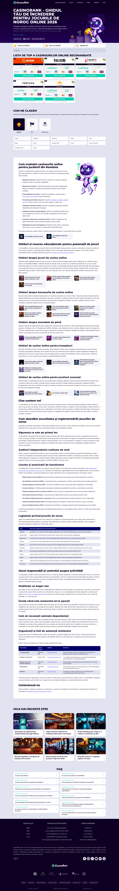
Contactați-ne (88, 831)
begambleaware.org (52, 666)
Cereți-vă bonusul (28, 75)
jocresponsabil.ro (52, 652)
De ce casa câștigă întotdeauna (56, 828)
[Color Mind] (52, 873)
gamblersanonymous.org (54, 657)
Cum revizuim (88, 834)
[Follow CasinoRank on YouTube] (96, 858)
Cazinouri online (60, 2)
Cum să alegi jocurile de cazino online (56, 831)
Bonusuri (80, 2)
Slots (28, 837)
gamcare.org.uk (51, 671)
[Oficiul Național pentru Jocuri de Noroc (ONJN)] (35, 873)
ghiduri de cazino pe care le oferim (63, 252)
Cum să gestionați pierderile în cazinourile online (57, 840)
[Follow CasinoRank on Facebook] (84, 858)
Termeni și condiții (33, 888)
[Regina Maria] (43, 873)
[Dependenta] (75, 873)
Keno (28, 831)
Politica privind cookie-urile (60, 888)
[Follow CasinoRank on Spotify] (100, 858)
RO (15, 858)
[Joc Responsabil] (63, 873)
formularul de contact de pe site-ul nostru (38, 691)
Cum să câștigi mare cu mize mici (57, 834)
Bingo (28, 828)
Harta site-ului (87, 888)
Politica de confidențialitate (88, 840)
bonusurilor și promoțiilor (30, 196)
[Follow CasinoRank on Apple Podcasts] (104, 858)
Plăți (88, 2)
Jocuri (71, 2)
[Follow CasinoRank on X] (92, 858)
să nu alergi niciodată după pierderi (35, 594)
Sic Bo (28, 834)
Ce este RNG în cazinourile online (57, 837)
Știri (104, 2)
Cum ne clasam (88, 837)
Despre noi (88, 828)
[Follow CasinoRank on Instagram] (88, 858)
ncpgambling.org (52, 662)
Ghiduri (96, 2)
